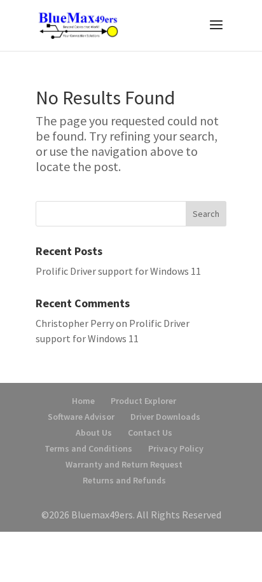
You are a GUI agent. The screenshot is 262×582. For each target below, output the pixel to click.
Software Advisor (81, 416)
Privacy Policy (175, 448)
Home (83, 400)
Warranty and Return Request (124, 464)
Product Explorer (143, 400)
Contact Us (150, 432)
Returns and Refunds (124, 480)
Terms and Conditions (88, 448)
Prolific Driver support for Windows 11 (118, 271)
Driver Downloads (165, 416)
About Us (94, 432)
